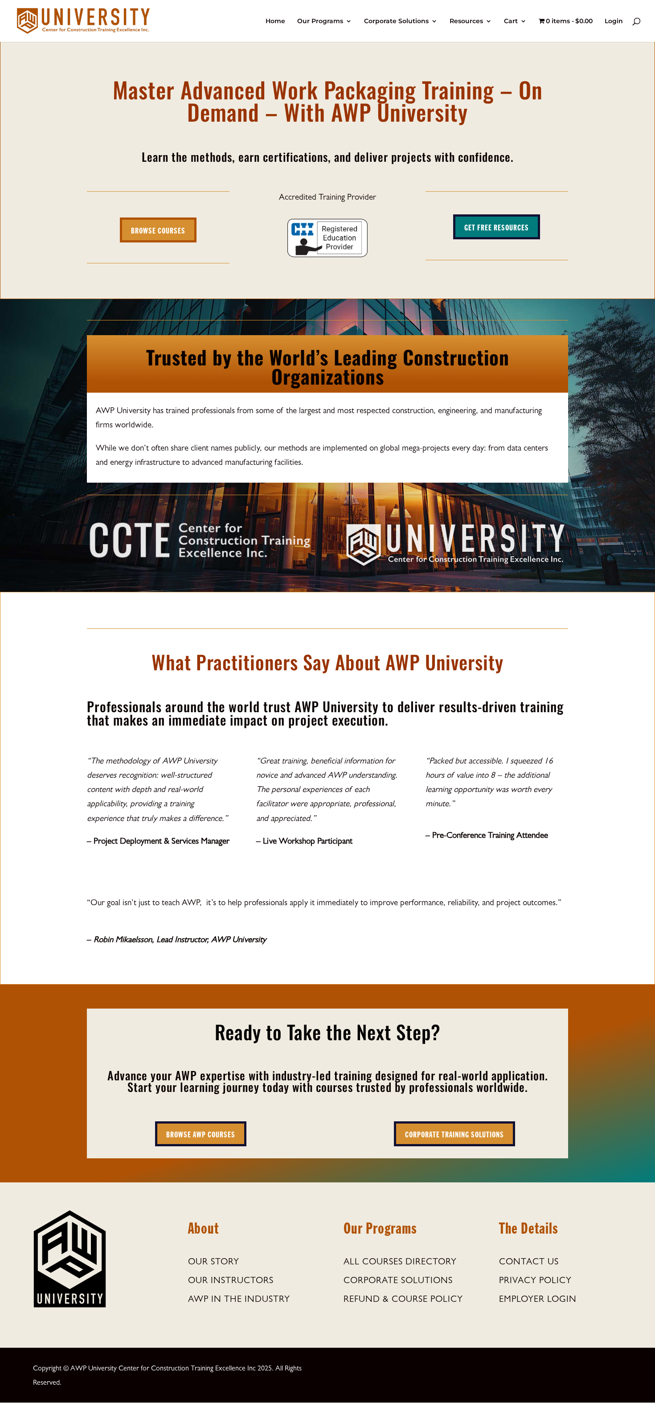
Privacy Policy (535, 1281)
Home (275, 21)
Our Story (213, 1262)
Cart (511, 21)
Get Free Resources (496, 227)
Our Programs (320, 21)
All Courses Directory (400, 1262)
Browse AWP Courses (200, 1133)
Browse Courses (158, 230)
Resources (466, 21)
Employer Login (538, 1300)
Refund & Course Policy (403, 1300)
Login (614, 21)
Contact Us (529, 1262)
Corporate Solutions (396, 21)
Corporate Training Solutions (454, 1133)
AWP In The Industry (239, 1300)
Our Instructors (231, 1281)
